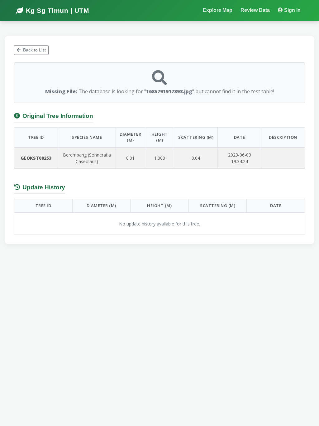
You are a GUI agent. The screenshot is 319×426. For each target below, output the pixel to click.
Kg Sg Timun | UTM (57, 10)
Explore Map (217, 10)
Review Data (255, 10)
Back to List (34, 49)
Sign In (292, 10)
